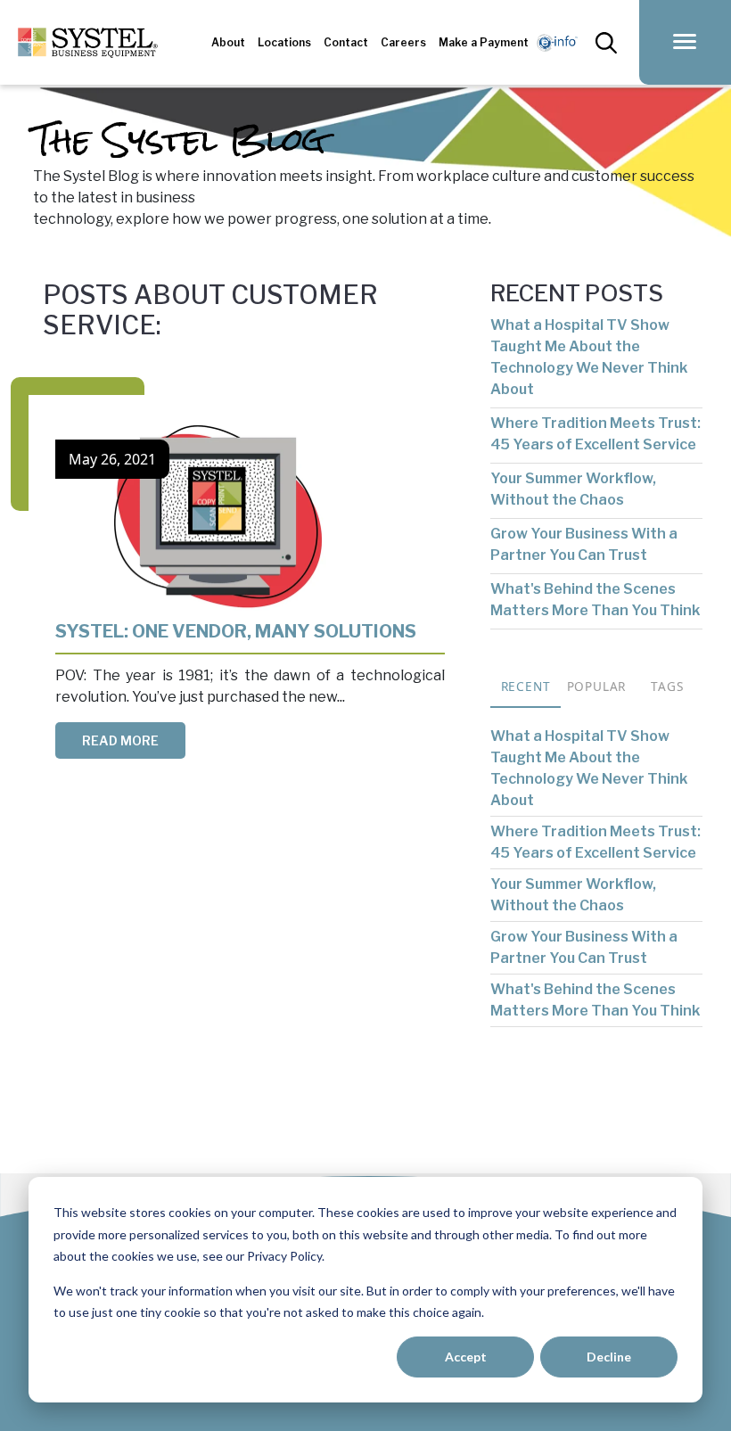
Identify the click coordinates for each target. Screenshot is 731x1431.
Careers (403, 42)
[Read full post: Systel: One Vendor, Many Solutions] (218, 520)
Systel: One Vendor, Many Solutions (235, 631)
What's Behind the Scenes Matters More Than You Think (595, 599)
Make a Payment (484, 42)
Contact (346, 42)
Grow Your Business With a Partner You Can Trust (584, 544)
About (228, 42)
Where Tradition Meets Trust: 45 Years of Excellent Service (595, 434)
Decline (609, 1356)
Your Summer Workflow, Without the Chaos (573, 489)
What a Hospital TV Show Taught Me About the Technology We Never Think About (588, 357)
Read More (120, 740)
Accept (466, 1356)
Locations (284, 42)
